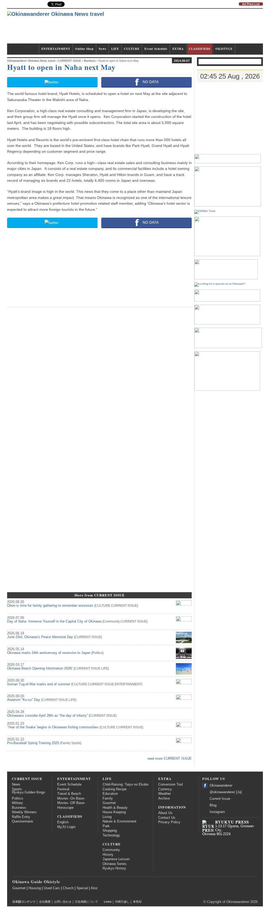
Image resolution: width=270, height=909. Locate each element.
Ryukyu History (114, 868)
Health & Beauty (115, 808)
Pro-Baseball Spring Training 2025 (33, 743)
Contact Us (166, 818)
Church (68, 888)
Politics (97, 653)
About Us (165, 813)
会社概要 (45, 901)
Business (19, 808)
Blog (213, 805)
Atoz (94, 888)
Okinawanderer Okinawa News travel (31, 60)
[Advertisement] (167, 28)
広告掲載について (86, 901)
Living (107, 817)
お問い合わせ (62, 901)
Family (65, 743)
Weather (164, 794)
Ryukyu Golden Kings (28, 792)
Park (106, 826)
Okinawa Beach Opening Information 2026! (40, 668)
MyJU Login (66, 827)
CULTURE (131, 49)
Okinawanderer (221, 785)
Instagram (217, 812)
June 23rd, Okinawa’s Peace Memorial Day (40, 637)
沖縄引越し (122, 901)
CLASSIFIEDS (199, 49)
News (102, 49)
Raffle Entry (21, 817)
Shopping (110, 831)
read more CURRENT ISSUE (169, 758)
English (63, 822)
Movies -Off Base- (71, 803)
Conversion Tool (170, 784)
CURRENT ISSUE (23, 49)
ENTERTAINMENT (55, 49)
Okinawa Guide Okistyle (36, 881)
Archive (164, 798)
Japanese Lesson (116, 859)
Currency (165, 789)
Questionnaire (22, 821)
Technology (111, 835)
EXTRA (178, 49)
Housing (34, 888)
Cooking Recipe (115, 789)
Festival (63, 789)
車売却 (137, 901)
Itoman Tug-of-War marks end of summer (38, 684)
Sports (75, 743)
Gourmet (109, 803)
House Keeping (114, 812)
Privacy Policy (169, 822)
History (108, 855)
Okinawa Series (115, 864)
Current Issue (220, 799)
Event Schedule (155, 49)
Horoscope (65, 808)
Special (82, 888)
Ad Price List (251, 4)
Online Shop (84, 49)
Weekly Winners (24, 812)
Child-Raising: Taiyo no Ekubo (125, 784)
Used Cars (52, 888)
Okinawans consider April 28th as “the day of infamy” (47, 715)
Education (110, 794)
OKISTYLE (224, 49)
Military (17, 803)
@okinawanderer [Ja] (226, 792)
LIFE (115, 49)
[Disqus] (99, 378)
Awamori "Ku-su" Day (23, 700)
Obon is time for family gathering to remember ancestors (50, 605)
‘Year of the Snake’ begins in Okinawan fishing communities (53, 727)
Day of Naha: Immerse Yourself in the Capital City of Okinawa (54, 621)
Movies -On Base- (71, 798)
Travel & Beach (69, 794)
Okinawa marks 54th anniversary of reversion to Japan (48, 653)
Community (111, 621)
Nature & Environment (119, 821)
